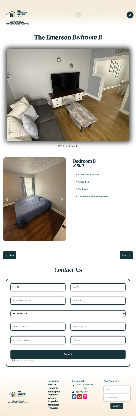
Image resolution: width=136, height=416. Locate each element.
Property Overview (88, 174)
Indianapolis (54, 393)
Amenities (83, 181)
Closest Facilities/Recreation (93, 196)
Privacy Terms (35, 360)
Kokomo (53, 399)
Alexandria (53, 406)
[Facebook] (74, 396)
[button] (78, 15)
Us (52, 384)
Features (83, 189)
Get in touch (78, 381)
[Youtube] (79, 396)
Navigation (53, 381)
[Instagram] (85, 396)
